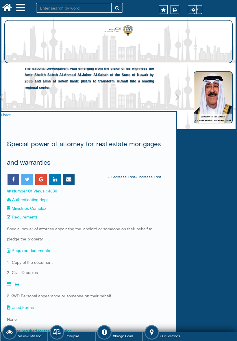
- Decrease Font (121, 176)
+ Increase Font (148, 176)
